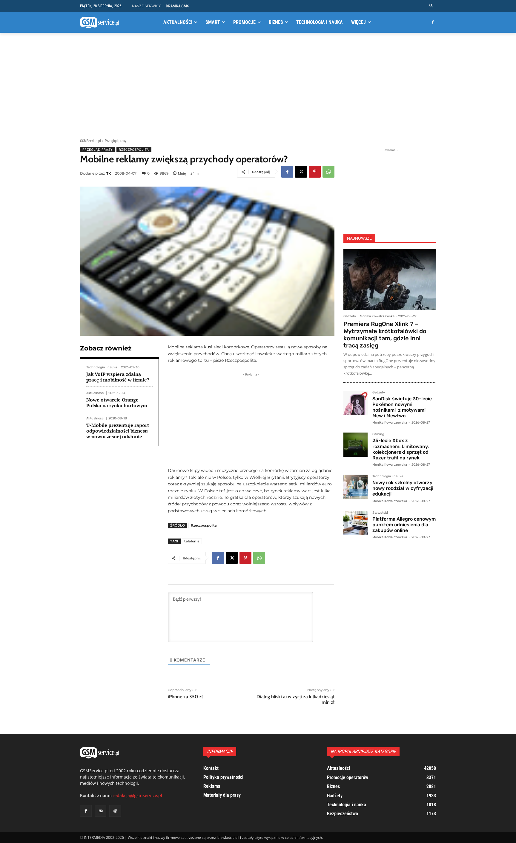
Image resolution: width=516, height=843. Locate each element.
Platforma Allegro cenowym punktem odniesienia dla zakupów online (404, 524)
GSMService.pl (90, 141)
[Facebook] (432, 22)
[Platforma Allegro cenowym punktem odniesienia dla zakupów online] (355, 523)
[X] (301, 172)
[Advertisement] (258, 84)
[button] (431, 5)
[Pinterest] (315, 172)
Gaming (378, 434)
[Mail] (100, 811)
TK (108, 173)
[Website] (115, 811)
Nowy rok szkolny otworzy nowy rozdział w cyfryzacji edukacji (402, 488)
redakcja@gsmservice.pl (137, 795)
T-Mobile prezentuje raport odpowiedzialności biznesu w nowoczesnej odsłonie (117, 431)
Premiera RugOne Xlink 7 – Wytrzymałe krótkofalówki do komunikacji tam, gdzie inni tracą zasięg (384, 334)
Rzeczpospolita (134, 149)
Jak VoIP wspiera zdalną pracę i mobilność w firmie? (117, 377)
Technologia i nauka (101, 367)
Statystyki (380, 513)
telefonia (191, 541)
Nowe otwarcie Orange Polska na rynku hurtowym (116, 402)
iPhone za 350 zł (185, 696)
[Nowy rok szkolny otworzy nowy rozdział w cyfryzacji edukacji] (355, 487)
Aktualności (95, 393)
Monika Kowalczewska (377, 316)
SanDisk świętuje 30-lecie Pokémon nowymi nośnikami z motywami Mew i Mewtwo (402, 407)
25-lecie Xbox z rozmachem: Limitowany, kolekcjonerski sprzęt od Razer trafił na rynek (400, 449)
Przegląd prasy (115, 141)
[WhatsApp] (328, 172)
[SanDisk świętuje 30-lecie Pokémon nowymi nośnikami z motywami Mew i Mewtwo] (355, 403)
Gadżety (349, 316)
